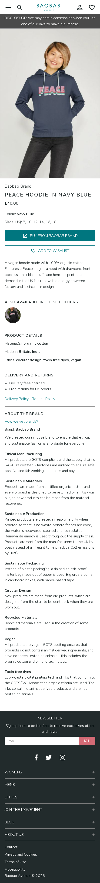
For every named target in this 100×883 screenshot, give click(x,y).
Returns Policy (43, 398)
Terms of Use (15, 862)
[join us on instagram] (62, 757)
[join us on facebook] (36, 757)
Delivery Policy (17, 398)
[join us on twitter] (49, 757)
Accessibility (15, 869)
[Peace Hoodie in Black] (13, 315)
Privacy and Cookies (21, 854)
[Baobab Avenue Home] (48, 7)
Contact (11, 847)
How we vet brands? (21, 421)
